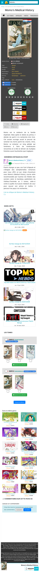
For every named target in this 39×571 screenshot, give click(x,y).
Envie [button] (7, 127)
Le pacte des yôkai (10, 451)
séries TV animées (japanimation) (28, 545)
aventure (22, 75)
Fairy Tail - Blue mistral (29, 466)
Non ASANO (15, 71)
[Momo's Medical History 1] (8, 352)
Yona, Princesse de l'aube (28, 437)
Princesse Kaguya (10, 493)
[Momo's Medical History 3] (30, 351)
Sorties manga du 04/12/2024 (19, 244)
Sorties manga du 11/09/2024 (19, 263)
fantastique (15, 75)
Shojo (13, 67)
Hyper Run (10, 480)
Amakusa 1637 (10, 437)
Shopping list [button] (25, 124)
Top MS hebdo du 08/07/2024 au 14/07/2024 (19, 282)
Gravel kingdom (29, 480)
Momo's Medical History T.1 (17, 160)
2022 (13, 69)
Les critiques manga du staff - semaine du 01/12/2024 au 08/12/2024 (19, 223)
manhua (15, 545)
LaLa (13, 79)
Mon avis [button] (14, 127)
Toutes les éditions (19, 402)
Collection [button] (15, 124)
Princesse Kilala (29, 422)
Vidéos (26, 15)
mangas (6, 545)
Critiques (19, 15)
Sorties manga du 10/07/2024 (19, 302)
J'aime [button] (7, 124)
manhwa (11, 545)
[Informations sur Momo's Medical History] (4, 15)
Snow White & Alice (10, 466)
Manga (6, 2)
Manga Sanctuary (11, 544)
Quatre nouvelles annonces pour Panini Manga (19, 322)
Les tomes (10, 15)
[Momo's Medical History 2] (19, 351)
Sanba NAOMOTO (17, 73)
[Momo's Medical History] (19, 38)
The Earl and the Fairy (28, 493)
